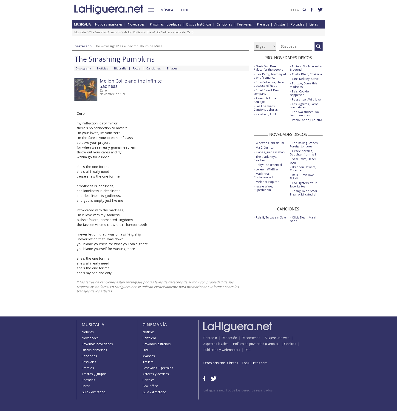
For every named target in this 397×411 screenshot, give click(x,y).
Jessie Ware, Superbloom (263, 188)
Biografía (120, 68)
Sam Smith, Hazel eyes (303, 160)
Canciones (224, 24)
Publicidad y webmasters (221, 350)
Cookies (290, 344)
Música (167, 10)
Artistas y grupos (94, 374)
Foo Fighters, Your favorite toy (303, 184)
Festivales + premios (157, 368)
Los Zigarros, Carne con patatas (304, 105)
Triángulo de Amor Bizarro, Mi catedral (303, 192)
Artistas (280, 24)
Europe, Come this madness (303, 85)
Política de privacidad (248, 344)
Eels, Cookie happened (299, 93)
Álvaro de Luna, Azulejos (265, 100)
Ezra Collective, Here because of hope (269, 84)
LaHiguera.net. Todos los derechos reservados (238, 390)
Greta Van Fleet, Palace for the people (268, 68)
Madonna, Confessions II (263, 175)
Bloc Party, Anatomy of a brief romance (270, 76)
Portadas (297, 24)
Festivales (244, 24)
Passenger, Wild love (306, 99)
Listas (313, 24)
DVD (145, 350)
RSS (247, 350)
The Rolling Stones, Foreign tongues (304, 144)
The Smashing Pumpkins (105, 32)
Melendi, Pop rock (268, 182)
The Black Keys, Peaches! (265, 158)
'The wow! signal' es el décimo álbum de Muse (128, 46)
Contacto (210, 338)
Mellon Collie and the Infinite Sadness (148, 32)
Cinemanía (154, 324)
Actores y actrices (155, 374)
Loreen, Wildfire (267, 169)
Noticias (102, 68)
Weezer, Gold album (270, 143)
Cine (185, 10)
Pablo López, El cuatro (307, 120)
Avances (148, 356)
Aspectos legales (215, 344)
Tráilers (147, 362)
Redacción (229, 338)
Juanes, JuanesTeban (270, 152)
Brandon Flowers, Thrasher (303, 168)
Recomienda (251, 338)
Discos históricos (199, 24)
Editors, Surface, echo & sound (306, 68)
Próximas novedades (165, 24)
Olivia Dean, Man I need (303, 219)
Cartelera (149, 338)
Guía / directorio (93, 392)
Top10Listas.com (254, 363)
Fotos (136, 68)
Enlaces (172, 68)
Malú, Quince (265, 147)
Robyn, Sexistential (269, 165)
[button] (151, 10)
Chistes (232, 363)
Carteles (148, 380)
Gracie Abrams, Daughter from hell (303, 152)
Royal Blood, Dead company (267, 92)
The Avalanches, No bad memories (304, 113)
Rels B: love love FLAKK (302, 176)
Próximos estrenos (156, 344)
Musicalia (80, 32)
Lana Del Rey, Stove (305, 79)
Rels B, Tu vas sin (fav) (271, 217)
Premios (263, 24)
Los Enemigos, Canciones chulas (266, 108)
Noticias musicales (109, 24)
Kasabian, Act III (266, 114)
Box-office (150, 386)
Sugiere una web (277, 338)
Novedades (136, 24)
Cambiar (272, 344)
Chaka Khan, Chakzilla (307, 74)
